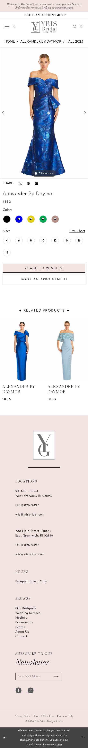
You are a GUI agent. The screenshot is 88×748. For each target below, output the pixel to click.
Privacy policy (22, 716)
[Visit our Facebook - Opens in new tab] (18, 690)
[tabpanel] (44, 112)
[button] (7, 26)
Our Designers (25, 608)
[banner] (44, 27)
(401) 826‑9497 (27, 505)
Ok (83, 737)
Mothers (21, 617)
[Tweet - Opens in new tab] (20, 183)
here (59, 744)
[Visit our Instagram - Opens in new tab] (30, 690)
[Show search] (74, 26)
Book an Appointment (44, 279)
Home (10, 41)
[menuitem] (7, 26)
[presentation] (21, 349)
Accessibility (66, 716)
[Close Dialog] (4, 738)
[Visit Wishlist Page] (81, 26)
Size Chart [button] (77, 231)
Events (20, 627)
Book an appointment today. (57, 7)
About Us (22, 631)
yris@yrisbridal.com (29, 514)
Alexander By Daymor (40, 41)
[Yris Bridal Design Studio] (44, 445)
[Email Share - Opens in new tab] (36, 183)
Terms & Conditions (44, 716)
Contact (21, 636)
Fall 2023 (75, 41)
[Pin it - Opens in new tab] (28, 183)
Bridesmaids (24, 622)
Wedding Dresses (28, 613)
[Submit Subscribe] (55, 676)
